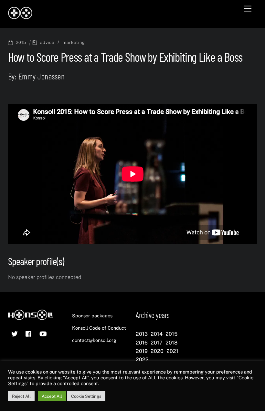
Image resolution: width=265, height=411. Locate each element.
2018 (171, 343)
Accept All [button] (52, 396)
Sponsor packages (92, 315)
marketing (74, 42)
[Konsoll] (20, 16)
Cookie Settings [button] (86, 396)
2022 (142, 359)
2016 (142, 343)
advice (47, 42)
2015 (21, 42)
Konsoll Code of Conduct (99, 328)
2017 (157, 343)
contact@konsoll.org (94, 340)
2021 (172, 351)
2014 (157, 334)
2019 (142, 351)
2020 (157, 351)
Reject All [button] (21, 396)
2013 (142, 334)
